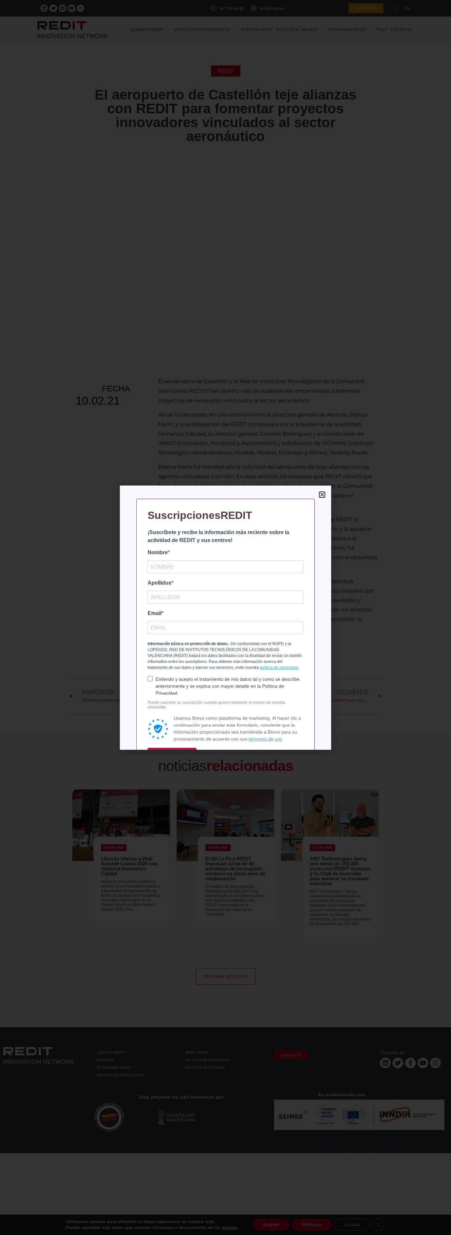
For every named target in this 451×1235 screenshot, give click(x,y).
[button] (322, 494)
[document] (225, 617)
